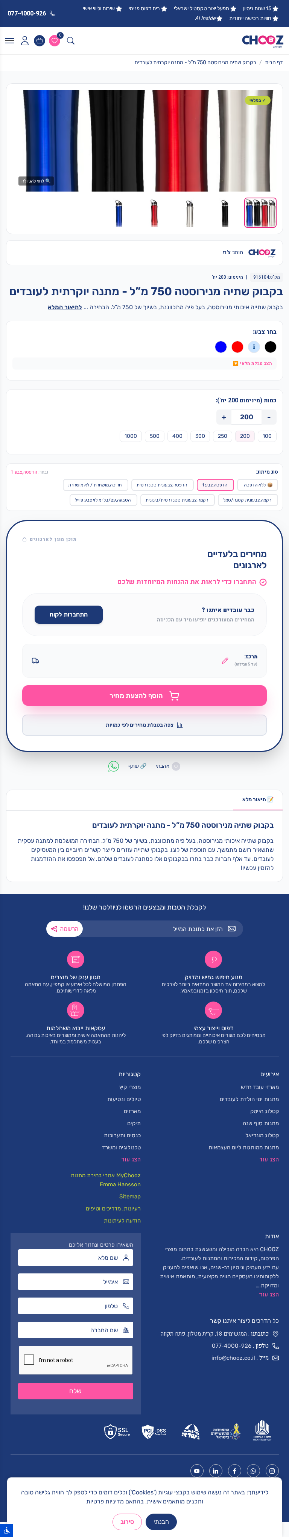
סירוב (127, 1521)
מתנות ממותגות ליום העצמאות (243, 1147)
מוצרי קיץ (130, 1087)
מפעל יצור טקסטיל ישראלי (201, 8)
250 (222, 436)
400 (177, 436)
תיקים (134, 1123)
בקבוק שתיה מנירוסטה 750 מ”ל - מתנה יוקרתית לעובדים (195, 62)
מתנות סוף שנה (261, 1123)
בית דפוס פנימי (144, 8)
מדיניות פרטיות (105, 1501)
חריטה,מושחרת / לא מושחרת (95, 485)
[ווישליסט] (54, 40)
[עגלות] (39, 40)
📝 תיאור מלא (258, 799)
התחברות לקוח (69, 614)
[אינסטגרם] (272, 1470)
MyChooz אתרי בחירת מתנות (106, 1175)
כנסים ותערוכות (122, 1135)
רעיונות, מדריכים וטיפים (113, 1208)
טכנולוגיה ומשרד (121, 1147)
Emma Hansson (120, 1184)
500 (155, 436)
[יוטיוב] (197, 1470)
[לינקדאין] (215, 1470)
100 (267, 436)
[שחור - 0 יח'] (271, 347)
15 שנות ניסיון (257, 8)
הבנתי (161, 1521)
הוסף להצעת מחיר (136, 696)
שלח (75, 1391)
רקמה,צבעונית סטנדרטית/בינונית (177, 500)
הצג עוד (269, 1294)
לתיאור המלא (65, 307)
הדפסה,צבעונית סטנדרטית (162, 485)
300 (200, 436)
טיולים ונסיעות (124, 1099)
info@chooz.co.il (233, 1357)
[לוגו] (263, 40)
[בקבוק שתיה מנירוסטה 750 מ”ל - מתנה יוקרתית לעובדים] (144, 141)
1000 (131, 436)
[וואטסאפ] (253, 1470)
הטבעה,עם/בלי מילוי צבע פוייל (103, 500)
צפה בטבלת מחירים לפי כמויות (139, 725)
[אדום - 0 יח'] (237, 347)
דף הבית (274, 62)
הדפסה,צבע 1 (214, 485)
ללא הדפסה (258, 485)
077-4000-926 (231, 1345)
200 (245, 436)
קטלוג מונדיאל (262, 1135)
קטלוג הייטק (264, 1111)
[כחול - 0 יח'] (221, 347)
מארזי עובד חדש (260, 1087)
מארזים (132, 1111)
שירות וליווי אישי (99, 8)
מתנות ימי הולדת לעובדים (249, 1099)
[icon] (24, 40)
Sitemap (130, 1196)
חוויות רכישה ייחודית (250, 18)
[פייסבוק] (234, 1470)
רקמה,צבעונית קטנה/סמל (247, 500)
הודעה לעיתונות (122, 1220)
